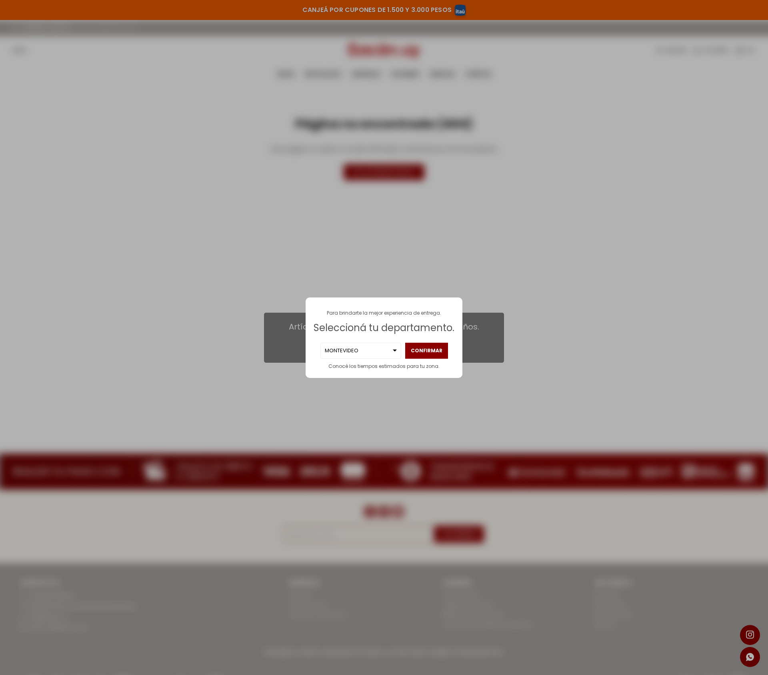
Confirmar (426, 350)
